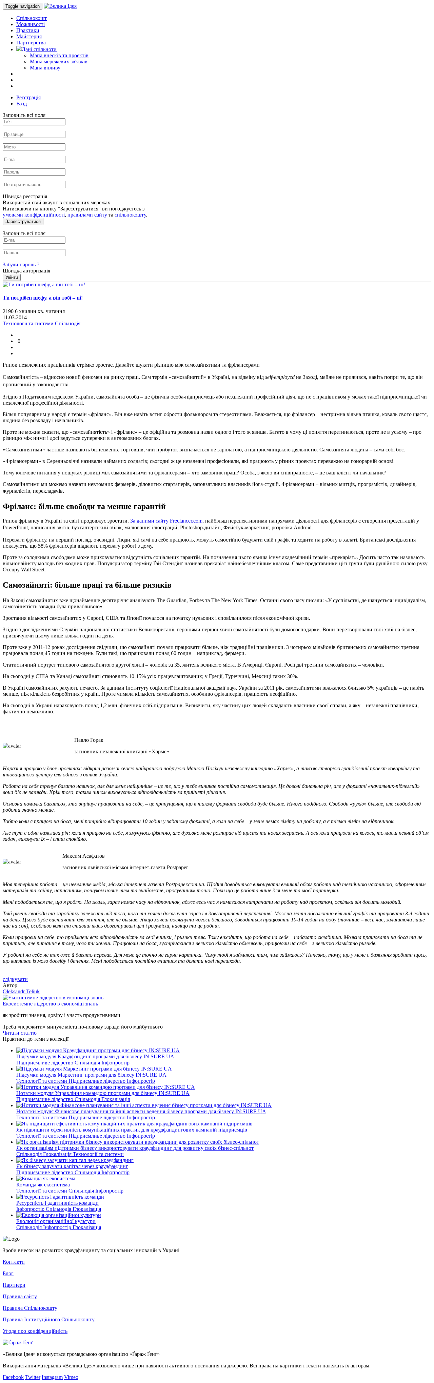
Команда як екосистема (43, 1184)
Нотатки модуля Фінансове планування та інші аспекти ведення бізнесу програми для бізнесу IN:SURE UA (141, 1111)
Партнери (14, 1285)
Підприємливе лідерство (45, 1062)
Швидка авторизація (26, 270)
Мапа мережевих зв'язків (58, 61)
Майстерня (29, 36)
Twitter (32, 1377)
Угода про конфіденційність (35, 1331)
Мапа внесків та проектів (59, 55)
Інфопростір (115, 1062)
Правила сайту (20, 1296)
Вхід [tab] (21, 103)
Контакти (14, 1262)
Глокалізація (115, 1099)
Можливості (30, 24)
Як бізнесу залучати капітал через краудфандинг (72, 1166)
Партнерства (31, 42)
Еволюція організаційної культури (56, 1221)
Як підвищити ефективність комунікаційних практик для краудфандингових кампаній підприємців (131, 1130)
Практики (27, 30)
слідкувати (15, 979)
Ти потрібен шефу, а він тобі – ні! (43, 298)
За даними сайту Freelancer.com (166, 521)
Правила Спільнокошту (30, 1308)
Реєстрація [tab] (28, 97)
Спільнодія (88, 1062)
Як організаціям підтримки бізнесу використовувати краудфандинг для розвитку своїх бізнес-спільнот (135, 1148)
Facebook (13, 1377)
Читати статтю (20, 1033)
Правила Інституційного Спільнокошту (49, 1319)
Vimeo (71, 1377)
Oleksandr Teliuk (21, 991)
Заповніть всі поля (24, 115)
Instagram (52, 1377)
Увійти (11, 277)
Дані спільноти (39, 49)
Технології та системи (42, 1081)
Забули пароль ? (21, 264)
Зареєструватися (23, 221)
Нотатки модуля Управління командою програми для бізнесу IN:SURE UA (103, 1093)
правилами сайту (87, 215)
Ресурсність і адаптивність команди (57, 1203)
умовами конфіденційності (34, 215)
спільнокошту (130, 215)
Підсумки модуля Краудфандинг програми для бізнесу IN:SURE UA (95, 1056)
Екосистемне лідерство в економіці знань (50, 1003)
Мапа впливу (45, 67)
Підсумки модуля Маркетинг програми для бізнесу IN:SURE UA (91, 1075)
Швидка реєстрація (25, 196)
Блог (8, 1273)
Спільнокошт (31, 18)
